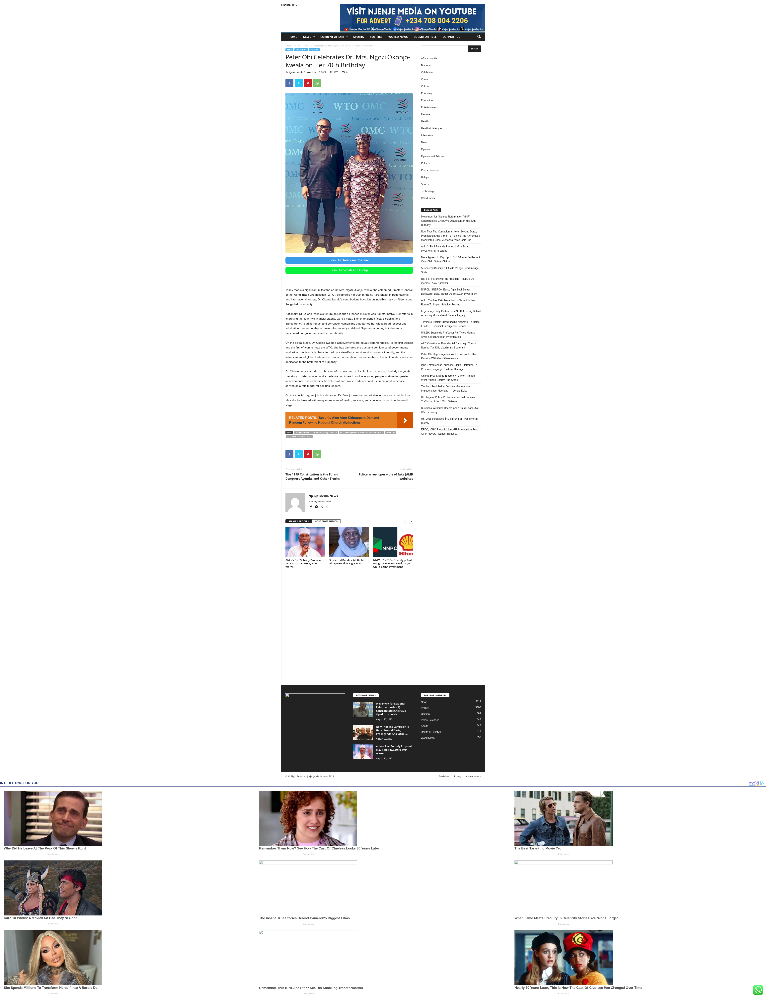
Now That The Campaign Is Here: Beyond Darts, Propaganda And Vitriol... (392, 730)
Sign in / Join (289, 4)
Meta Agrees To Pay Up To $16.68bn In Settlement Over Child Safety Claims (450, 259)
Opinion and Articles (432, 156)
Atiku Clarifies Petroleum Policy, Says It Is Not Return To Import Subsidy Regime (448, 302)
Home (292, 37)
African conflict (429, 58)
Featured (426, 114)
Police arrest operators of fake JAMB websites (386, 476)
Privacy (458, 776)
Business (426, 65)
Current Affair (332, 37)
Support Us (451, 37)
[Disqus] (349, 628)
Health (424, 121)
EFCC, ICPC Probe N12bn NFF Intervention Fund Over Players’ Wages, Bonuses (449, 431)
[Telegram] (316, 507)
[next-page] (411, 521)
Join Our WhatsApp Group (349, 270)
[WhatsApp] (317, 83)
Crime (424, 79)
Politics (376, 37)
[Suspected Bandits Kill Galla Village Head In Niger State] (349, 542)
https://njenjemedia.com (320, 501)
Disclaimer (444, 776)
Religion (425, 177)
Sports (358, 37)
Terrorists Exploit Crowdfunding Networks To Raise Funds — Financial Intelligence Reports (450, 324)
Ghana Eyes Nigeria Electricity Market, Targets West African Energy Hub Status (448, 377)
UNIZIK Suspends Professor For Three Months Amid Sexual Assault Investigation (448, 334)
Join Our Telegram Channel (349, 260)
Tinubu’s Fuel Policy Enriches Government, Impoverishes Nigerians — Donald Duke (446, 388)
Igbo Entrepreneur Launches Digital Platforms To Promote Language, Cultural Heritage (449, 367)
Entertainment (429, 107)
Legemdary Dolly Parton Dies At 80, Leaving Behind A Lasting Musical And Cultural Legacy (451, 313)
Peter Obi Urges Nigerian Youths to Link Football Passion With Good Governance (449, 356)
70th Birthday (302, 432)
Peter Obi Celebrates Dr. (299, 436)
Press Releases (430, 170)
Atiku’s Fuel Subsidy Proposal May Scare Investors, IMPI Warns (303, 563)
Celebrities (427, 72)
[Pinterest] (308, 83)
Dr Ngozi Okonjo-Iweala (325, 432)
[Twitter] (299, 83)
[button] (479, 36)
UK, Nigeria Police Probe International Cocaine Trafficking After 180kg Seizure (448, 399)
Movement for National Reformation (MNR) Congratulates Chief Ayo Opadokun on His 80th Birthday (448, 220)
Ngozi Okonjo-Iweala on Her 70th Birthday (361, 432)
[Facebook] (289, 83)
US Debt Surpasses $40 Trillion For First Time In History (449, 420)
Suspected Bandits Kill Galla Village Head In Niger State (346, 561)
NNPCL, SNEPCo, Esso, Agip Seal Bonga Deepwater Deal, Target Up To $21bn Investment (392, 563)
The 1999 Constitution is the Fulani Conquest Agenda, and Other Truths (312, 476)
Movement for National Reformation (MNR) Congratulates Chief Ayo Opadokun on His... (391, 709)
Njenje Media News (299, 72)
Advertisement (473, 776)
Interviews (301, 49)
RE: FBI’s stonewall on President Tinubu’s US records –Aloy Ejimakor (447, 280)
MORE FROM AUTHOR (326, 521)
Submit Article (425, 37)
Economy (426, 93)
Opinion (425, 149)
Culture (425, 86)
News (307, 37)
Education (427, 100)
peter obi (390, 432)
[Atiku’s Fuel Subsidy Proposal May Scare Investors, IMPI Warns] (305, 542)
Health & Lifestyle (431, 128)
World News (398, 37)
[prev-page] (406, 521)
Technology (427, 191)
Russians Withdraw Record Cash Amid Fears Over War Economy (450, 410)
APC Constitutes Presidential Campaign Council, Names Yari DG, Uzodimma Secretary (449, 345)
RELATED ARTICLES (299, 521)
